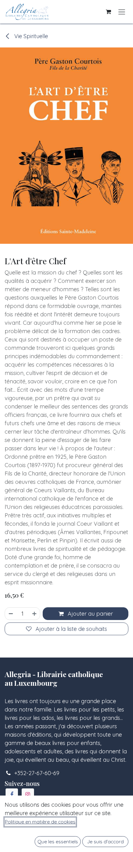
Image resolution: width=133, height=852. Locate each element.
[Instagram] (28, 794)
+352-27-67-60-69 (36, 773)
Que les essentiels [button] (57, 841)
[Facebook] (12, 794)
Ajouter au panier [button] (89, 613)
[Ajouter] (34, 614)
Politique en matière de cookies (40, 822)
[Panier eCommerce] (108, 12)
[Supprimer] (10, 614)
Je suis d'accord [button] (105, 841)
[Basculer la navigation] (121, 12)
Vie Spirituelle (30, 36)
